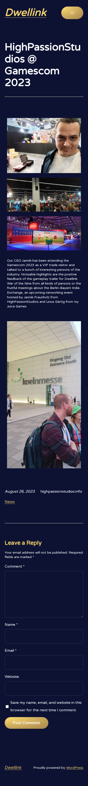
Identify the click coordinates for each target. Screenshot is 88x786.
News (10, 501)
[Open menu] (72, 13)
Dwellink (25, 13)
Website (12, 676)
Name (11, 624)
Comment (15, 566)
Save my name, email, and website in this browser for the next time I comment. (46, 706)
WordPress (74, 768)
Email (11, 650)
